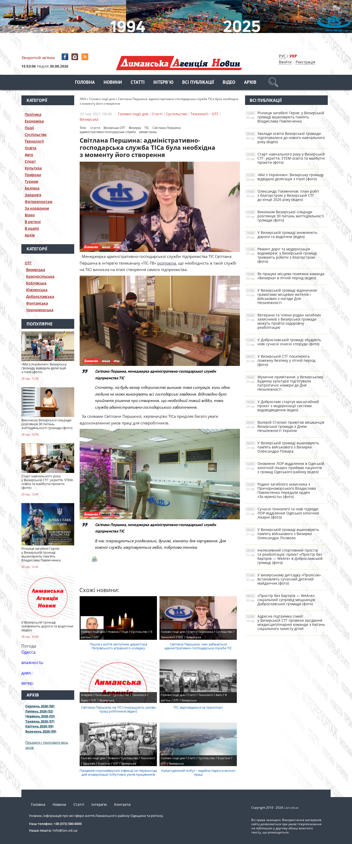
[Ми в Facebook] (65, 57)
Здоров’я (33, 194)
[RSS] (85, 57)
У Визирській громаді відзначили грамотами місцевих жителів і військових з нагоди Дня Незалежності (281, 296)
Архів (250, 83)
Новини (113, 83)
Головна (85, 83)
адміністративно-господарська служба (108, 132)
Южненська (36, 289)
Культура (33, 168)
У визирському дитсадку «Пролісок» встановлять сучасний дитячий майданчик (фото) (283, 579)
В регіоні (33, 221)
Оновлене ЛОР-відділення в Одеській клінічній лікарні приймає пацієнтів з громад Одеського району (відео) (285, 467)
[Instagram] (75, 57)
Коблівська (36, 283)
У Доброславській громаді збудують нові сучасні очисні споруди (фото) (283, 341)
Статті (138, 83)
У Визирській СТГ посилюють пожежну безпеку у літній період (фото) (280, 360)
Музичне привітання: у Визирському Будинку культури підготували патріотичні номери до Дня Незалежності (284, 383)
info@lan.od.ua (65, 830)
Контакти (122, 804)
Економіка (34, 121)
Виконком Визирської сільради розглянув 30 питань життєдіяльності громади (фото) (285, 216)
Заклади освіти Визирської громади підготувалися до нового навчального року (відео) (285, 137)
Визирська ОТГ (114, 128)
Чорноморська (39, 309)
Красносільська (40, 276)
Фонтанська (37, 303)
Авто (29, 154)
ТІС (146, 128)
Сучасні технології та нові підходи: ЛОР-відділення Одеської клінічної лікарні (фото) (282, 513)
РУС (282, 56)
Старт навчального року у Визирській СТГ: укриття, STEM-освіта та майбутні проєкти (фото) (285, 158)
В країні (32, 228)
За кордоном (37, 208)
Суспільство (36, 134)
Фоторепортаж (38, 201)
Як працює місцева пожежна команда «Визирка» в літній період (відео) (285, 275)
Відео (229, 83)
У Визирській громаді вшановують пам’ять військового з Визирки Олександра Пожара (282, 447)
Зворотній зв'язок (38, 57)
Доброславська (40, 296)
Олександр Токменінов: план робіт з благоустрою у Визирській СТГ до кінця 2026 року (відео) (282, 195)
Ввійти (285, 61)
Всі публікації (198, 83)
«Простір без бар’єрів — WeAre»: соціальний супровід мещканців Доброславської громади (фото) (280, 599)
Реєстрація (305, 61)
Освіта (30, 147)
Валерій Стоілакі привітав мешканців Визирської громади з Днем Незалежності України (285, 426)
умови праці (148, 132)
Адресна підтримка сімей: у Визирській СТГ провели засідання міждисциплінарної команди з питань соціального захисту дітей (285, 622)
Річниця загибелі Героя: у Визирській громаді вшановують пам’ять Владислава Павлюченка (285, 117)
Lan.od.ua (291, 807)
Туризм (31, 181)
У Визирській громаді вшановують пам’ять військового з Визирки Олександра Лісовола (282, 533)
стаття (95, 128)
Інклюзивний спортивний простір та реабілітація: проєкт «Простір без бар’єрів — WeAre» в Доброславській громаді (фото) (284, 556)
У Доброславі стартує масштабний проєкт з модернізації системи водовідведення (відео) (282, 405)
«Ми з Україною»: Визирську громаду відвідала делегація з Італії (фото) (285, 176)
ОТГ (28, 262)
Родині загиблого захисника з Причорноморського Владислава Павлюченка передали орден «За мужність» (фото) (281, 490)
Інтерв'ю (163, 83)
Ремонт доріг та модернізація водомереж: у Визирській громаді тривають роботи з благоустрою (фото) (281, 255)
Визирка (135, 128)
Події (29, 127)
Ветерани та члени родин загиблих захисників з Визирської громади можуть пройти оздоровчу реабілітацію (283, 321)
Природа (33, 174)
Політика (33, 114)
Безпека (32, 188)
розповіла (166, 263)
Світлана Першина (167, 128)
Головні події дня (133, 113)
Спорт (30, 161)
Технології (34, 141)
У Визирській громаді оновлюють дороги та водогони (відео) (281, 234)
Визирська (35, 269)
